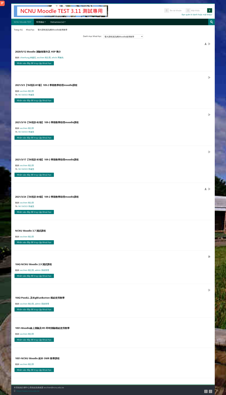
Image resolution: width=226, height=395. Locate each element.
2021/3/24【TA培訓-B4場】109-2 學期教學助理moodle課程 (47, 196)
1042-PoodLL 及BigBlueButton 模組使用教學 (40, 297)
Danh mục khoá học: (92, 36)
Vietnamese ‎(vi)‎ (57, 22)
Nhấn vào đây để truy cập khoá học (34, 63)
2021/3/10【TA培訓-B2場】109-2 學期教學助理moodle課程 (47, 122)
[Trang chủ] (61, 11)
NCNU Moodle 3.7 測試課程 (30, 230)
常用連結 (40, 22)
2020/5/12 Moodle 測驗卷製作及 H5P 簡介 (38, 51)
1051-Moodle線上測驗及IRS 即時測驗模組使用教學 (42, 328)
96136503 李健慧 (26, 94)
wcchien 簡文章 (44, 57)
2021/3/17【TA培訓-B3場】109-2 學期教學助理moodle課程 (47, 159)
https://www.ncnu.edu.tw (27, 391)
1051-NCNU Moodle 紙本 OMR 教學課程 (37, 358)
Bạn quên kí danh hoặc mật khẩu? (197, 14)
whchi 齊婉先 (58, 57)
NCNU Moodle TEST (22, 22)
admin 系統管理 (42, 270)
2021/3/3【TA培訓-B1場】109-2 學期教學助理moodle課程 (46, 85)
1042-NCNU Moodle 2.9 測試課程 (33, 264)
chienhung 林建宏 (28, 57)
